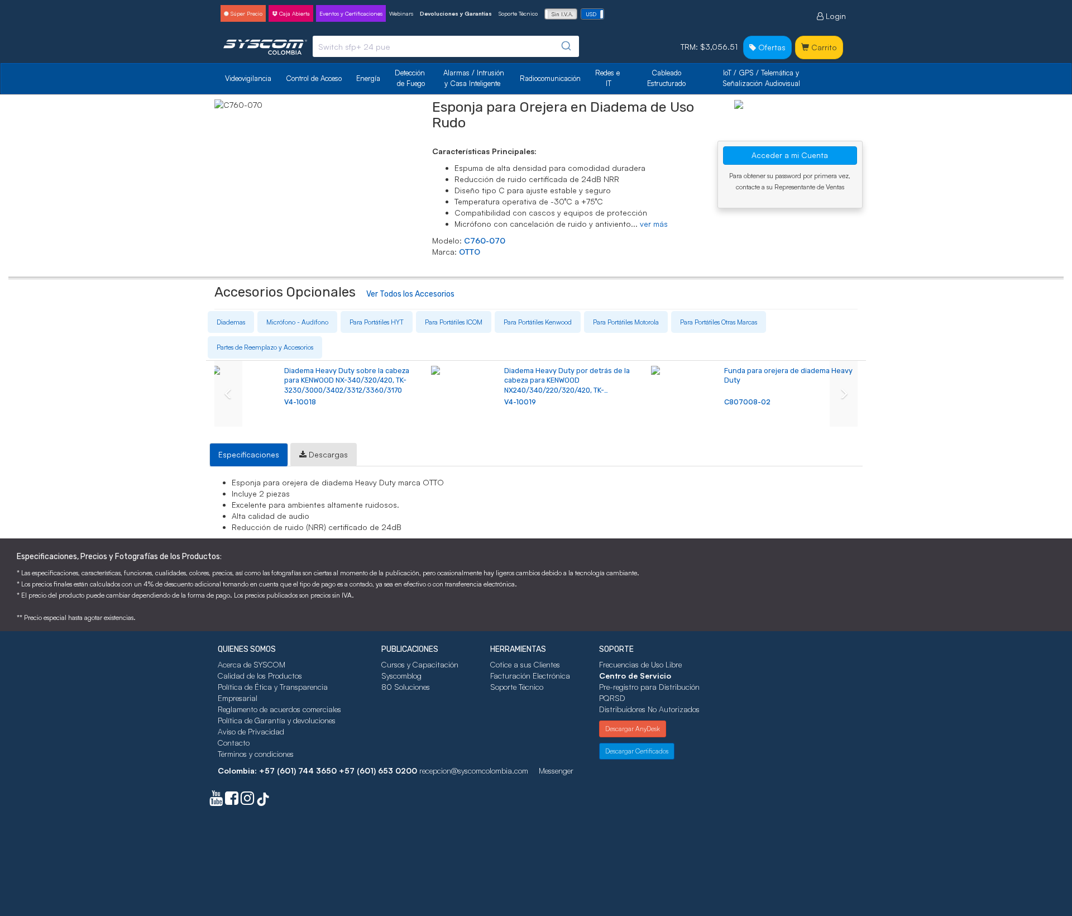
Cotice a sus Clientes (525, 664)
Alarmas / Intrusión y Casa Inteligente (474, 78)
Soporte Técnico (518, 13)
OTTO (469, 251)
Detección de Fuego (411, 78)
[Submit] (565, 46)
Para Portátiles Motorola (626, 322)
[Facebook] (231, 800)
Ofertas (771, 47)
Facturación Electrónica (530, 675)
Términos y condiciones (256, 753)
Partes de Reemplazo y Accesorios (265, 347)
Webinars (401, 13)
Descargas (327, 454)
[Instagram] (247, 800)
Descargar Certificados (636, 751)
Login (835, 16)
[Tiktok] (263, 800)
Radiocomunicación (550, 78)
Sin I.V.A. (562, 14)
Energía (368, 78)
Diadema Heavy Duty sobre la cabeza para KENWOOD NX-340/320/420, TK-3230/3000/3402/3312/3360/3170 (346, 380)
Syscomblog (401, 675)
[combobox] (446, 46)
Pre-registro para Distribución (649, 686)
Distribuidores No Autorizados (649, 709)
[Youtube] (216, 800)
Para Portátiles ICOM (453, 322)
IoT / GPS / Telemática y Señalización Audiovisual (762, 78)
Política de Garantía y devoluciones (277, 720)
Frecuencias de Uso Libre (640, 664)
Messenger (556, 770)
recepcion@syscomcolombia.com (473, 770)
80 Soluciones (405, 686)
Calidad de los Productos (260, 675)
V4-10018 (300, 402)
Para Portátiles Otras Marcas (718, 322)
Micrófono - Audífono (297, 322)
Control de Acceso (314, 78)
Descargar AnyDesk (632, 728)
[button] (228, 394)
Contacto (234, 742)
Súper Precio (245, 13)
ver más (654, 223)
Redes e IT (607, 78)
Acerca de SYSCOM (251, 664)
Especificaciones (248, 454)
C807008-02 (747, 402)
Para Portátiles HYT (377, 322)
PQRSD (612, 698)
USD (591, 14)
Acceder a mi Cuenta (790, 155)
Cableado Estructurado (666, 78)
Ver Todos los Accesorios (410, 294)
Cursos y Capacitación (419, 664)
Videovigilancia (248, 78)
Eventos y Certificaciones (350, 13)
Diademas (231, 322)
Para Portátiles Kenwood (538, 322)
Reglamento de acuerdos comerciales (279, 709)
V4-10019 (520, 402)
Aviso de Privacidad (251, 731)
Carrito (823, 47)
